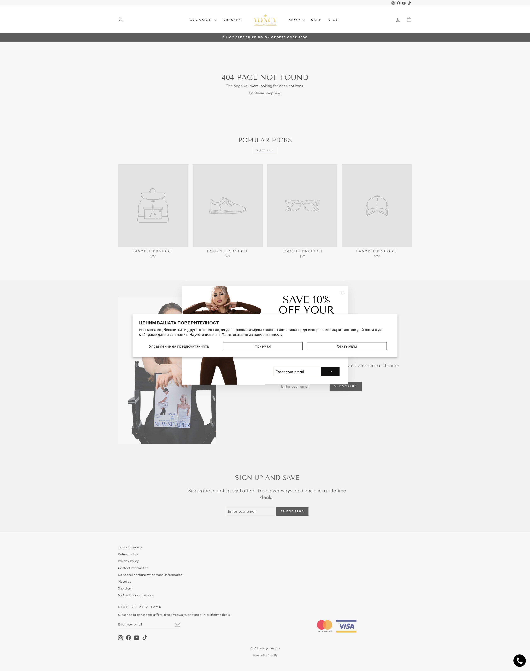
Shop (295, 20)
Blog (333, 20)
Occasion (201, 20)
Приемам (263, 346)
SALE (316, 20)
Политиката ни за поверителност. (252, 334)
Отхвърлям (347, 346)
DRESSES (232, 20)
